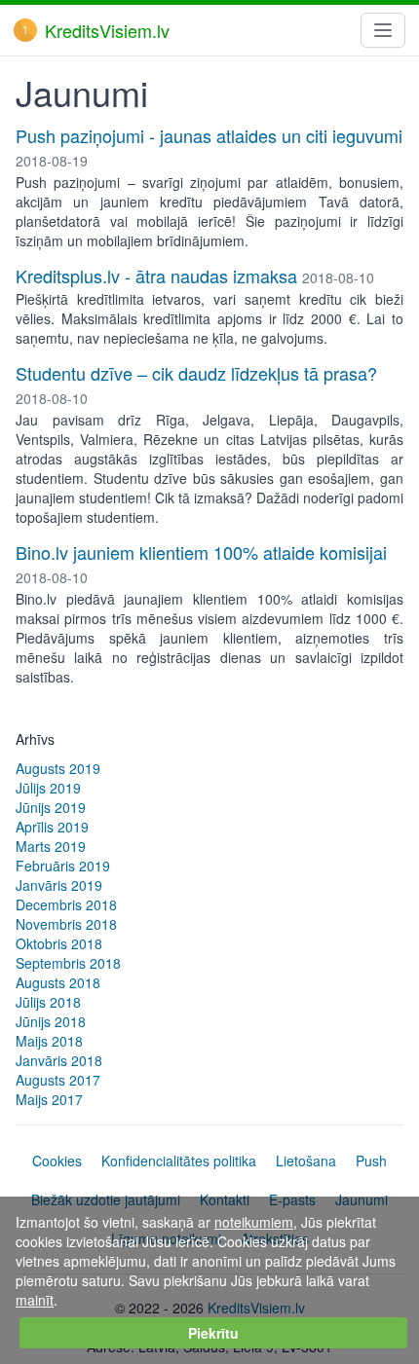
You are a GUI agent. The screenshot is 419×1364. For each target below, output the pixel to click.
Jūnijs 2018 (51, 1021)
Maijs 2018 (49, 1041)
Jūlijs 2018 (48, 1002)
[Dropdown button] (383, 30)
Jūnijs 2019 (51, 807)
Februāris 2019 (63, 865)
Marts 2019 (51, 846)
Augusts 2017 (58, 1079)
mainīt (35, 1299)
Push (371, 1160)
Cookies (57, 1160)
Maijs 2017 (49, 1099)
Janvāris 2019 (59, 885)
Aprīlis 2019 (52, 826)
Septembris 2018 (68, 963)
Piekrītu (213, 1333)
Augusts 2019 (58, 768)
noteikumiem (253, 1222)
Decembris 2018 (66, 904)
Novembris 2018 (66, 924)
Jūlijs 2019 (48, 787)
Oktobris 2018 (59, 943)
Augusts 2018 (58, 982)
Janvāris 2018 (59, 1060)
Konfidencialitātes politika (178, 1160)
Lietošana (306, 1160)
